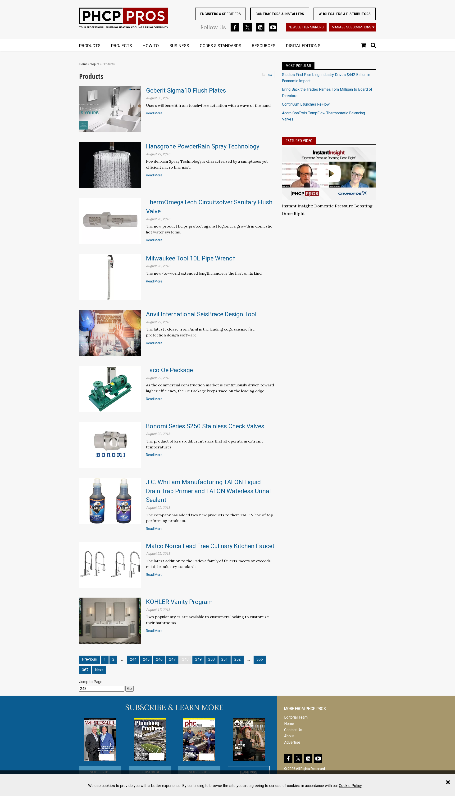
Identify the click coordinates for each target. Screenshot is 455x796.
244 (133, 659)
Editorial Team (296, 717)
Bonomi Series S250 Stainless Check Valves (205, 426)
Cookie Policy (350, 785)
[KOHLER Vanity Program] (110, 620)
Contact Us (293, 730)
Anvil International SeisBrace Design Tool (201, 314)
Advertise (292, 742)
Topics (95, 64)
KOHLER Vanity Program (179, 601)
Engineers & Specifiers (220, 14)
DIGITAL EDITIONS (303, 45)
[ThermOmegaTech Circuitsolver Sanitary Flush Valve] (110, 221)
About (289, 736)
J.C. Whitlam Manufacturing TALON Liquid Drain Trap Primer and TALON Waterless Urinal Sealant (208, 490)
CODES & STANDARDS (220, 45)
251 (224, 659)
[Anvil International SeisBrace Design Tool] (110, 333)
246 (159, 659)
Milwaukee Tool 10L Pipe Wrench (191, 258)
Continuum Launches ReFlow (306, 104)
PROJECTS (121, 45)
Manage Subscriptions (351, 27)
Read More (154, 113)
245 (146, 659)
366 (259, 659)
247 (172, 659)
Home (83, 64)
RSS (270, 74)
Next (99, 670)
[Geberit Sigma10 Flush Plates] (110, 109)
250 (211, 659)
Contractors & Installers (279, 14)
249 (198, 659)
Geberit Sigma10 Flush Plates (186, 90)
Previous (89, 659)
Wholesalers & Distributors (345, 14)
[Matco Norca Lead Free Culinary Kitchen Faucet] (110, 564)
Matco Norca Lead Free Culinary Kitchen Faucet (210, 546)
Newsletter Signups (306, 27)
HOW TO (151, 45)
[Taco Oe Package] (110, 388)
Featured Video (299, 141)
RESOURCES (263, 45)
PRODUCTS (89, 45)
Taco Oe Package (169, 370)
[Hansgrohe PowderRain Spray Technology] (110, 165)
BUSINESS (179, 45)
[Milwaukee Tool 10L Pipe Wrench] (110, 277)
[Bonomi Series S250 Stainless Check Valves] (110, 445)
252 (237, 659)
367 (85, 670)
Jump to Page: (91, 682)
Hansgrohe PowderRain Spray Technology (202, 146)
